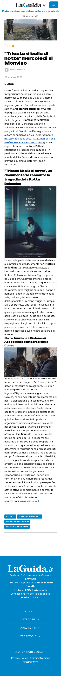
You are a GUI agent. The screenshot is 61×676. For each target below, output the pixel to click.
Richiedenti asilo (17, 521)
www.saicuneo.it (29, 501)
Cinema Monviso (30, 516)
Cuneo (10, 516)
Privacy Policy (19, 658)
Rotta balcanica (17, 526)
